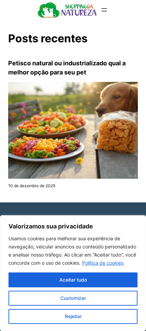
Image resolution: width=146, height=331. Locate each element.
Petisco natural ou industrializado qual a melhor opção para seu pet (67, 68)
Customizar (73, 298)
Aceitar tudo (73, 280)
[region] (73, 273)
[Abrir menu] (104, 10)
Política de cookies (103, 263)
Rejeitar (73, 316)
